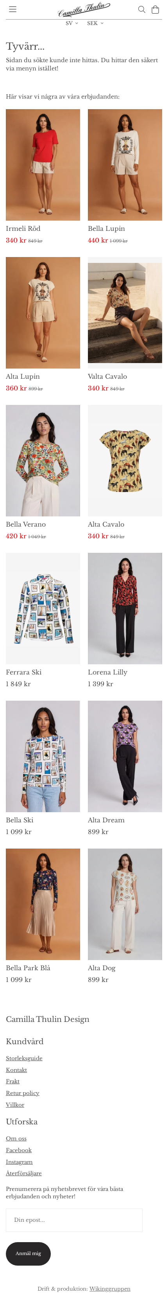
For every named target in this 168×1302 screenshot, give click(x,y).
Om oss (16, 1138)
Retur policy (22, 1093)
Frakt (13, 1081)
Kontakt (16, 1070)
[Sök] (141, 9)
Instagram (19, 1162)
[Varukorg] (155, 9)
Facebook (19, 1150)
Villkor (15, 1105)
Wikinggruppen (109, 1289)
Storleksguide (24, 1058)
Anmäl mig (28, 1253)
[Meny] (13, 9)
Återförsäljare (24, 1173)
